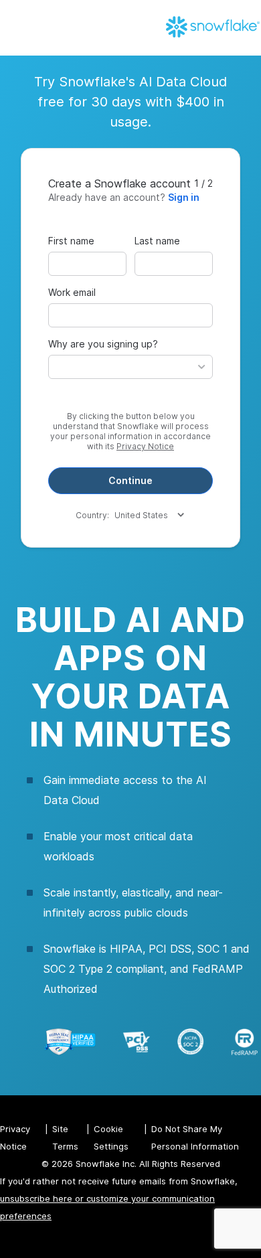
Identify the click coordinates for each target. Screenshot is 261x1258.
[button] (130, 367)
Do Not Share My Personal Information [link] (195, 1137)
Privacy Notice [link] (145, 446)
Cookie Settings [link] (111, 1137)
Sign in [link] (183, 197)
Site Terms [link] (65, 1137)
